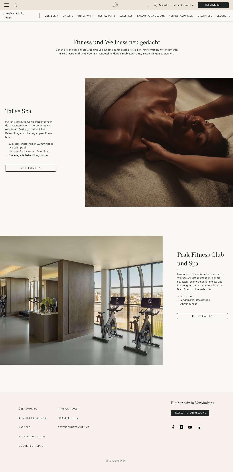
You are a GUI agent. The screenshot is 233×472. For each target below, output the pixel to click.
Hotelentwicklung (32, 437)
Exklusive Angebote (151, 16)
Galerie (68, 16)
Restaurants (107, 16)
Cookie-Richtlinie (31, 446)
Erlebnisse (205, 16)
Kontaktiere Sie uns (32, 418)
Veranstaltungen (181, 16)
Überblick (52, 16)
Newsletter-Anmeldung (189, 413)
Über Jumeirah (29, 409)
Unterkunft (85, 16)
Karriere (24, 427)
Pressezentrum (68, 418)
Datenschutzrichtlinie (74, 427)
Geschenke (224, 16)
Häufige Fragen (68, 409)
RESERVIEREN (213, 5)
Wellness (126, 16)
